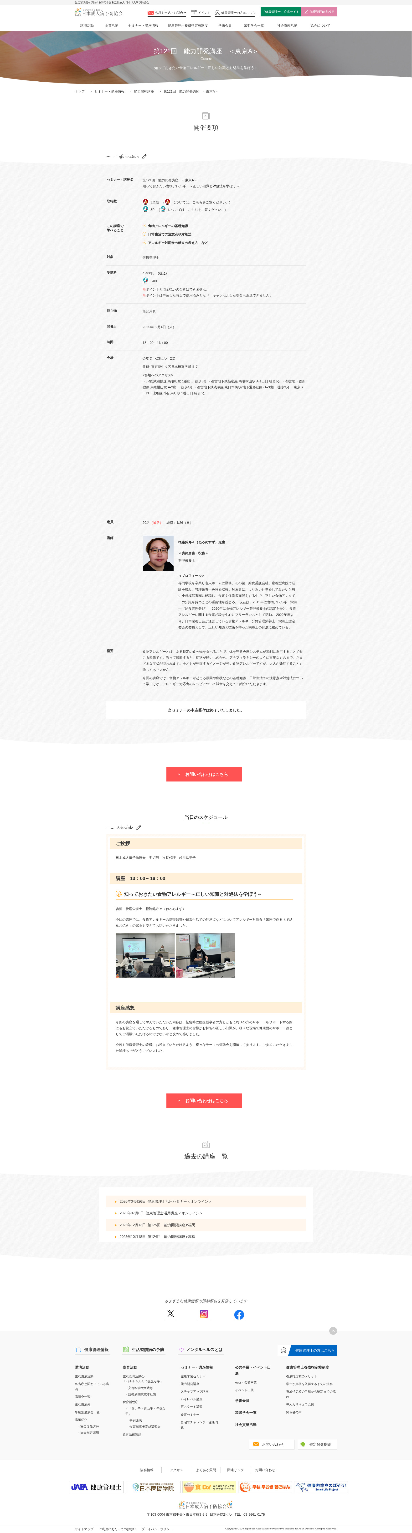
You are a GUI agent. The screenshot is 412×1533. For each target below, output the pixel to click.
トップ (80, 91)
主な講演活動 (84, 1376)
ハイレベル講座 (191, 1399)
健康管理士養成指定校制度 (188, 25)
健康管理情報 (96, 1349)
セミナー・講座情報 (143, 25)
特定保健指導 (320, 1444)
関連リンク (235, 1470)
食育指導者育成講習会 (144, 1427)
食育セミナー (190, 1414)
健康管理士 (238, 13)
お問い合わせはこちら (206, 774)
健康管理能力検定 (322, 12)
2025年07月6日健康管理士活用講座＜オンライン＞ (161, 1213)
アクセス (176, 1470)
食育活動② (130, 1402)
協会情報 (147, 1470)
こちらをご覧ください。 (210, 202)
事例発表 (135, 1420)
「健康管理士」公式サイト (280, 12)
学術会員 (225, 25)
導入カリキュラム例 (300, 1404)
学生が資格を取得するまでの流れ (309, 1384)
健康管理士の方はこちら (315, 1350)
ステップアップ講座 (195, 1391)
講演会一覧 (82, 1397)
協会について (320, 25)
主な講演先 (82, 1404)
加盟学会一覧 (254, 25)
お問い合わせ (272, 1444)
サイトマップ (84, 1529)
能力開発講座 (144, 91)
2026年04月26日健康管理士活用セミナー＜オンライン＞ (166, 1201)
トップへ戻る (333, 1331)
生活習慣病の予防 (148, 1349)
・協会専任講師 (88, 1426)
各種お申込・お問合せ (170, 13)
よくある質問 (206, 1470)
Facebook (239, 1315)
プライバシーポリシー (157, 1529)
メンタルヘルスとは (204, 1349)
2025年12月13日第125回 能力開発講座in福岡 (157, 1225)
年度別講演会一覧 (87, 1412)
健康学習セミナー (193, 1376)
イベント (204, 13)
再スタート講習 (191, 1407)
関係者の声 (294, 1412)
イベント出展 (244, 1390)
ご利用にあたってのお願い (117, 1529)
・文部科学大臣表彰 (139, 1388)
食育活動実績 (132, 1434)
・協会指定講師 (88, 1432)
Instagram (204, 1315)
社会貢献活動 (287, 25)
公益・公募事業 (246, 1382)
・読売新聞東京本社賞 (140, 1394)
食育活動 (111, 25)
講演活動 (87, 25)
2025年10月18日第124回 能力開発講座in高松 (157, 1237)
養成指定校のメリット (301, 1376)
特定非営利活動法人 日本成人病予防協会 (99, 12)
